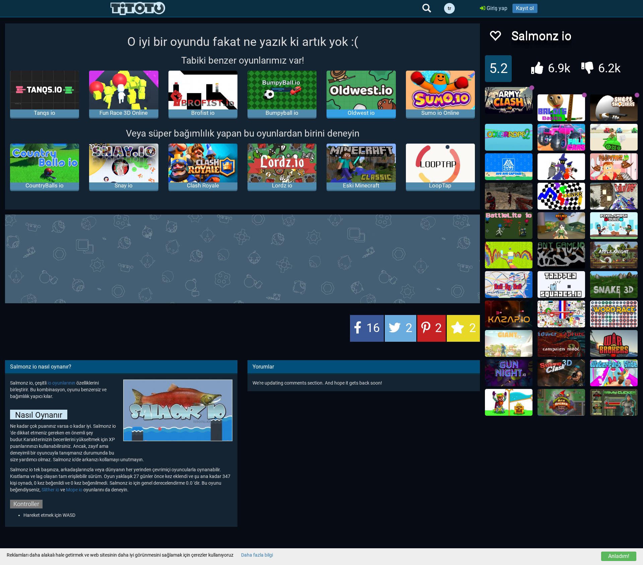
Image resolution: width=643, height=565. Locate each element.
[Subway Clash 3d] (561, 372)
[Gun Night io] (508, 372)
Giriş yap (496, 8)
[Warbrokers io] (614, 343)
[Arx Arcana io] (561, 402)
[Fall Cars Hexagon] (561, 137)
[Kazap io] (508, 314)
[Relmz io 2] (561, 225)
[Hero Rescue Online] (508, 402)
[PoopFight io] (614, 166)
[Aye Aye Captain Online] (508, 166)
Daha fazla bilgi (257, 555)
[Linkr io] (561, 196)
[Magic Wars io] (561, 166)
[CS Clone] (508, 196)
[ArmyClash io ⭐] (508, 100)
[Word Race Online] (614, 314)
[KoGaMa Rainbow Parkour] (508, 255)
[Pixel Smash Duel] (614, 225)
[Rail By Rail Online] (508, 284)
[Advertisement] (242, 258)
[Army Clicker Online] (614, 402)
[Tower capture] (561, 343)
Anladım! (618, 556)
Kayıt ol (525, 8)
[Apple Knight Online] (614, 255)
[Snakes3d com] (614, 284)
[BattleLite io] (508, 225)
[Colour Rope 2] (508, 137)
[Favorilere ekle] (495, 37)
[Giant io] (508, 343)
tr (449, 8)
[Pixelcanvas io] (561, 314)
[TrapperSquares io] (561, 284)
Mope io (74, 489)
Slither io (50, 489)
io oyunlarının (61, 383)
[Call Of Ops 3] (614, 196)
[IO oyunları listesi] (137, 8)
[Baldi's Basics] (561, 107)
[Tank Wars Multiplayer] (614, 137)
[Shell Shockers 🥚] (614, 107)
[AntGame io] (561, 255)
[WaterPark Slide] (614, 372)
